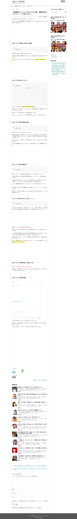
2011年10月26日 (18, 203)
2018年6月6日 (17, 169)
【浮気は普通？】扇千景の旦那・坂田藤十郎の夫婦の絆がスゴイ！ (32, 455)
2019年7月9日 (17, 85)
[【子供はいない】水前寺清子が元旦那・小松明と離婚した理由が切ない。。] (14, 450)
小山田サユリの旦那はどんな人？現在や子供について (29, 417)
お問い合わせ (46, 515)
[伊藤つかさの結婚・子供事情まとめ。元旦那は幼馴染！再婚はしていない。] (14, 404)
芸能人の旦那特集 (18, 1)
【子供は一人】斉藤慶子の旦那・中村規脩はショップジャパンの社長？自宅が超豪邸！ (30, 465)
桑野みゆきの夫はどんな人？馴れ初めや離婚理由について (30, 410)
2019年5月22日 (18, 128)
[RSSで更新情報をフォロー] (64, 1)
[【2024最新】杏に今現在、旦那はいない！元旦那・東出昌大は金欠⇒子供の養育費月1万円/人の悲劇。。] (14, 434)
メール (14, 493)
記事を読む (19, 391)
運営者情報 (33, 515)
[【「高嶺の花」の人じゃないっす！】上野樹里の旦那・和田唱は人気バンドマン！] (14, 442)
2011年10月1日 (18, 49)
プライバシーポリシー (39, 515)
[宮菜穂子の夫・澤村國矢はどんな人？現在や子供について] (14, 389)
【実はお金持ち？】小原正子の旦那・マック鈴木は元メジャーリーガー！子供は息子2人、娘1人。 (31, 469)
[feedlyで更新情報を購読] (62, 1)
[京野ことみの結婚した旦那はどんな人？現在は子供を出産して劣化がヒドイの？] (14, 426)
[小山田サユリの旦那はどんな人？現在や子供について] (14, 419)
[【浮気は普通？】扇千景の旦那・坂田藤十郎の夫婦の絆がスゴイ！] (14, 458)
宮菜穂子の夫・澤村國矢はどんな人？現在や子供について (30, 387)
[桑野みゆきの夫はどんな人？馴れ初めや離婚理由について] (14, 412)
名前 (13, 489)
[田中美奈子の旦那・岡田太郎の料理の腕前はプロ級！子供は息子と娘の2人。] (14, 396)
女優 (46, 16)
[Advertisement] (30, 31)
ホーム (30, 515)
